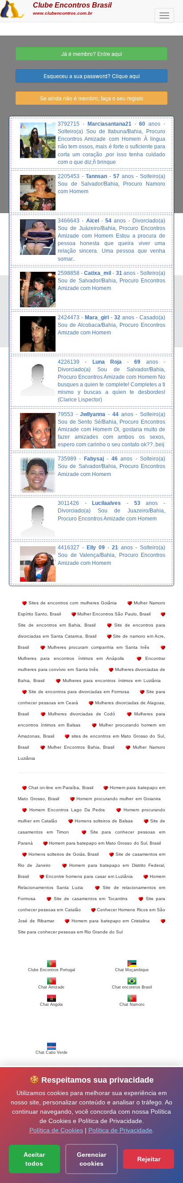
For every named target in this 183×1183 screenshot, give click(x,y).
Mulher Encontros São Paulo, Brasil (113, 613)
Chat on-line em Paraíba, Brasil (60, 787)
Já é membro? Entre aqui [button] (91, 53)
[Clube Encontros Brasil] (12, 8)
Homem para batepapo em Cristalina (109, 920)
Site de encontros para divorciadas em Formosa (78, 691)
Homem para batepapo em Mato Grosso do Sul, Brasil (104, 843)
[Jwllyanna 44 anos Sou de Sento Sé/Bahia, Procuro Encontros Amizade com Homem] (38, 431)
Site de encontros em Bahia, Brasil (56, 625)
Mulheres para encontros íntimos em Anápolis (71, 658)
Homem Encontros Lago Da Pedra (66, 809)
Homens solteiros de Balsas (103, 820)
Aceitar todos (34, 1159)
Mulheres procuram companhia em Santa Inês (97, 647)
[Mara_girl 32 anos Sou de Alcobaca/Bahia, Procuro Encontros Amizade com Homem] (38, 334)
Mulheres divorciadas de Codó (80, 713)
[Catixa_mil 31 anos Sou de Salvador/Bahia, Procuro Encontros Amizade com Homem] (38, 289)
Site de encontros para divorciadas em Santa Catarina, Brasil (91, 631)
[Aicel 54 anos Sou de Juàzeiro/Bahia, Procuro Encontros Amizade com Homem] (38, 237)
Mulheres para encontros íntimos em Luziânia (110, 680)
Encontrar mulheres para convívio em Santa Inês (91, 664)
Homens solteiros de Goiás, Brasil (63, 854)
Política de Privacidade (120, 1130)
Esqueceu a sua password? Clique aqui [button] (92, 75)
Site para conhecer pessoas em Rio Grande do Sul (70, 931)
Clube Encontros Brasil (72, 5)
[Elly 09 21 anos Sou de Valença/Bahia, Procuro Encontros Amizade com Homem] (38, 564)
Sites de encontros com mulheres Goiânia (72, 602)
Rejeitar (148, 1159)
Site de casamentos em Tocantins (89, 898)
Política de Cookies (56, 1130)
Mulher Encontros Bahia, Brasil (80, 747)
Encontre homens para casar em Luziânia (88, 876)
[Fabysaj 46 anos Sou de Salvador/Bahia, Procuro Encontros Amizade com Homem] (38, 475)
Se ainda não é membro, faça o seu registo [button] (91, 98)
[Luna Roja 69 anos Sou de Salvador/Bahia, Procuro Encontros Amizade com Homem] (38, 378)
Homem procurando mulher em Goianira (118, 798)
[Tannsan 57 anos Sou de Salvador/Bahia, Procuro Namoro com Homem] (38, 192)
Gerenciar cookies (91, 1159)
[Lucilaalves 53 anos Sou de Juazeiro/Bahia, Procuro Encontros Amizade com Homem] (38, 519)
